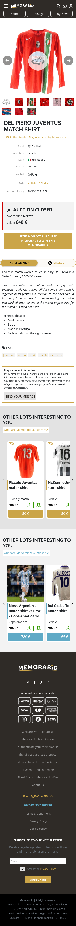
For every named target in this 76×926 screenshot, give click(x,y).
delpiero (56, 355)
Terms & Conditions (38, 813)
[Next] (72, 480)
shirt (32, 355)
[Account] (71, 6)
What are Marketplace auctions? (25, 553)
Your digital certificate (38, 796)
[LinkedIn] (48, 682)
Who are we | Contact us (38, 732)
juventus (8, 355)
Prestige (38, 14)
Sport (14, 14)
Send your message (20, 396)
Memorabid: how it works (38, 739)
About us (38, 785)
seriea (22, 355)
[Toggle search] (58, 6)
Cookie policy (38, 828)
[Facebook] (34, 682)
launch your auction (38, 805)
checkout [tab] (59, 262)
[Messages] (65, 6)
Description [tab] (22, 262)
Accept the (41, 869)
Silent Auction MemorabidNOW (38, 777)
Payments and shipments (38, 770)
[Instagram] (28, 682)
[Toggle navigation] (6, 6)
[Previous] (4, 480)
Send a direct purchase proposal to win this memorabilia (38, 240)
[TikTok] (41, 682)
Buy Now (61, 14)
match (43, 355)
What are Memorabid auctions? (24, 430)
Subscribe (38, 879)
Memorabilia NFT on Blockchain (38, 762)
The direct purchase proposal (38, 754)
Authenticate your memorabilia (38, 747)
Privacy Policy (38, 821)
